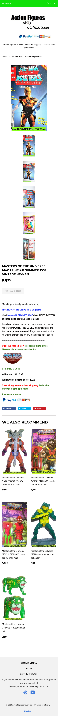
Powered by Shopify (42, 704)
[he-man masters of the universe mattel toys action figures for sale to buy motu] (13, 363)
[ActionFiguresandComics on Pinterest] (25, 693)
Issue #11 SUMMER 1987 (20, 315)
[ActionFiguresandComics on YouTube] (33, 693)
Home (4, 56)
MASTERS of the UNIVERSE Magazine (21, 309)
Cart (53, 3)
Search (29, 668)
